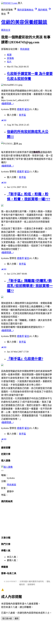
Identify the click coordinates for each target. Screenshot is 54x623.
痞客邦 (20, 109)
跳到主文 (5, 30)
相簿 (9, 55)
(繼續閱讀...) (7, 103)
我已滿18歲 (7, 618)
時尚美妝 (24, 49)
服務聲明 (31, 584)
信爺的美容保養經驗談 (24, 22)
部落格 (10, 58)
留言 (26, 109)
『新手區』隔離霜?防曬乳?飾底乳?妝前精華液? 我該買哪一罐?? (30, 286)
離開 (16, 618)
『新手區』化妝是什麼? (25, 359)
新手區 (22, 115)
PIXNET (13, 581)
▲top (3, 120)
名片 (9, 61)
